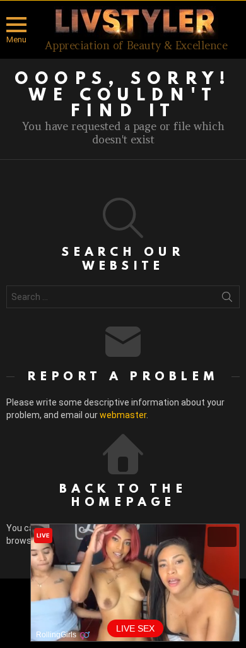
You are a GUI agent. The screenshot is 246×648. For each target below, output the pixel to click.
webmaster (123, 415)
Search (227, 299)
